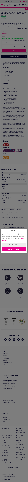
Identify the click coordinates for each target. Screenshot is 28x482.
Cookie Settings (14, 245)
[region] (14, 241)
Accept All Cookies (14, 249)
